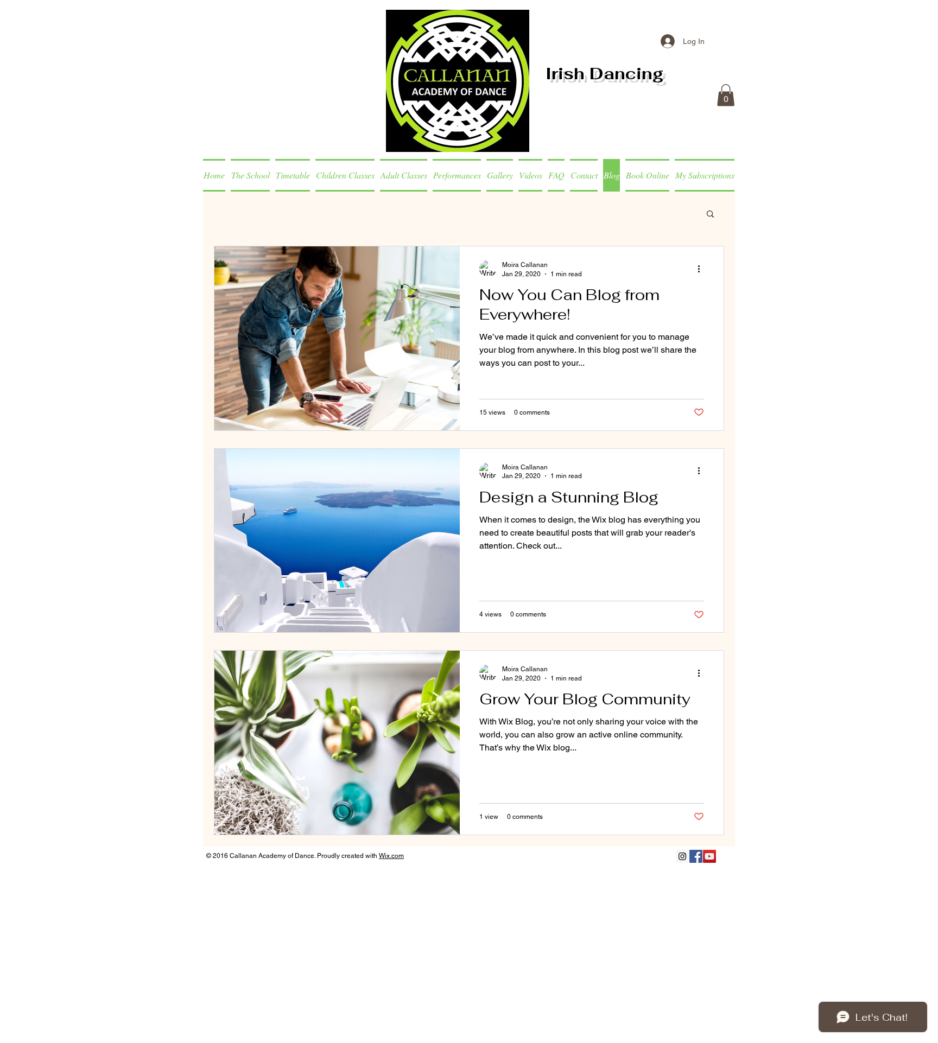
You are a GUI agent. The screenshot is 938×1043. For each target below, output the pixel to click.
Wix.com (391, 856)
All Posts (228, 212)
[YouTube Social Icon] (709, 856)
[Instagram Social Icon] (682, 856)
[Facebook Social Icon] (695, 856)
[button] (726, 95)
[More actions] (702, 268)
